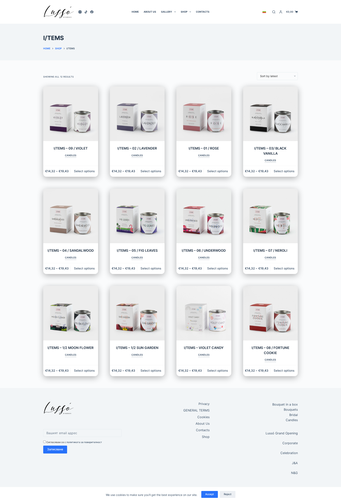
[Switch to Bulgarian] (264, 12)
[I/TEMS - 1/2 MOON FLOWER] (70, 313)
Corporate (290, 443)
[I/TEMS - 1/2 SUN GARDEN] (137, 313)
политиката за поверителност (84, 442)
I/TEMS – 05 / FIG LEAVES (137, 250)
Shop (184, 11)
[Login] (280, 11)
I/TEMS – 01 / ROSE (204, 148)
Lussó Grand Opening (282, 433)
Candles (70, 155)
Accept (209, 494)
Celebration (289, 453)
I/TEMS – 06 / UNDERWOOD (204, 250)
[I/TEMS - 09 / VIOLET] (70, 113)
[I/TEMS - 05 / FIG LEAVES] (137, 216)
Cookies (203, 417)
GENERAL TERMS (196, 410)
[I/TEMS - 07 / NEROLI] (270, 216)
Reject (227, 494)
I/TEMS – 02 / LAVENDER (137, 148)
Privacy (204, 404)
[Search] (273, 11)
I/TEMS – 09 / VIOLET (71, 148)
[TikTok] (85, 11)
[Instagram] (80, 11)
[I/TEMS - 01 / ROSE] (203, 113)
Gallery (166, 11)
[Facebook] (91, 11)
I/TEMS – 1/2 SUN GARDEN (137, 348)
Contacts (202, 11)
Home (135, 11)
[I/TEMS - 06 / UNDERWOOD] (203, 216)
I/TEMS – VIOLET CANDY (204, 348)
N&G (294, 473)
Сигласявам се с (74, 442)
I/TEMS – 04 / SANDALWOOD (71, 250)
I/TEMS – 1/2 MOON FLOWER (71, 348)
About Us (150, 11)
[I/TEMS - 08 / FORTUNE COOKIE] (270, 313)
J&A (295, 463)
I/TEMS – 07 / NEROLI (270, 250)
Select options (84, 171)
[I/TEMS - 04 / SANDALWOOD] (70, 216)
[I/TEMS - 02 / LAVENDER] (137, 113)
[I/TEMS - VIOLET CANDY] (203, 313)
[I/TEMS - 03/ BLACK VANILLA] (270, 113)
